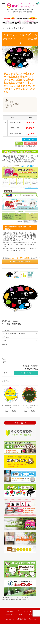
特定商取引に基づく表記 (13, 615)
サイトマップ (30, 615)
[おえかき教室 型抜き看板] (10, 394)
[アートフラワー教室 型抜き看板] (29, 394)
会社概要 (10, 611)
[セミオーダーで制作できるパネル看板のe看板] (20, 6)
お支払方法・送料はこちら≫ (27, 146)
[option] (9, 274)
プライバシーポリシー (25, 611)
